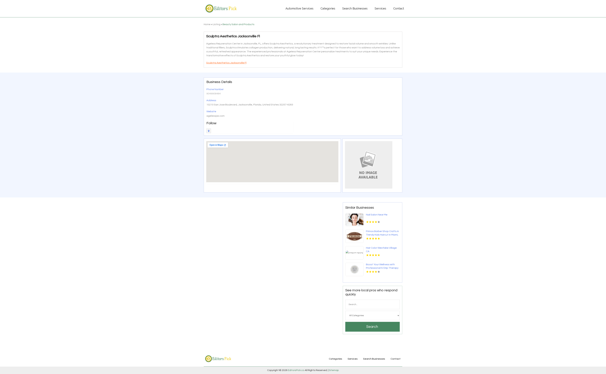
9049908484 (213, 93)
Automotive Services (299, 8)
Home (207, 24)
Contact (398, 8)
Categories (328, 8)
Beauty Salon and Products (238, 24)
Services (380, 8)
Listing (216, 24)
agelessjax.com (215, 116)
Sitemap (333, 370)
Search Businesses (355, 8)
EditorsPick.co (296, 370)
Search (372, 327)
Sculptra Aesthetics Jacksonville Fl (226, 62)
